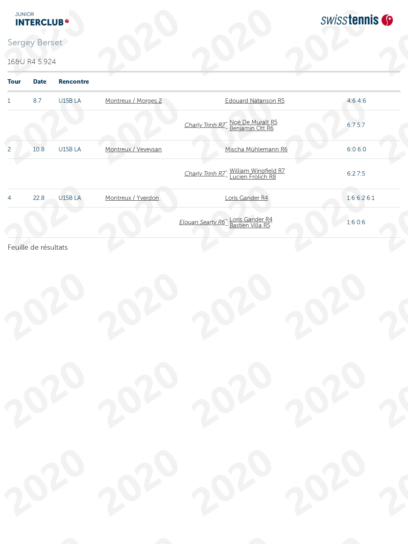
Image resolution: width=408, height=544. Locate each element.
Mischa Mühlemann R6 (256, 149)
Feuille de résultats (38, 247)
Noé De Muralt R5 (253, 122)
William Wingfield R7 (257, 171)
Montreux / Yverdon (132, 198)
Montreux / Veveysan (133, 149)
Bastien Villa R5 (250, 225)
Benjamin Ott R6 (252, 128)
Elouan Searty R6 (202, 222)
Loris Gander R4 (246, 198)
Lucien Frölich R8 (253, 177)
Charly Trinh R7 (204, 125)
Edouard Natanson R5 (254, 101)
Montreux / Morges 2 (133, 101)
